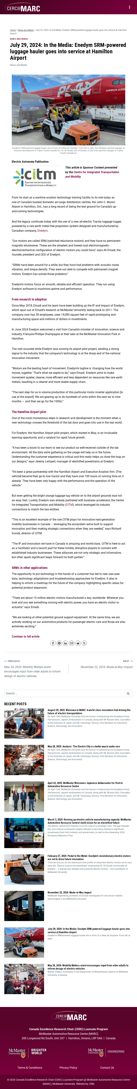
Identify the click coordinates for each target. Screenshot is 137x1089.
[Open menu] (129, 7)
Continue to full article (26, 636)
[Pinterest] (59, 643)
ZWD (91, 1083)
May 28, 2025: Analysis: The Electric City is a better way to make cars (84, 746)
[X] (84, 643)
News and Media (19, 39)
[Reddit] (78, 643)
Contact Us (107, 1067)
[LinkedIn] (65, 643)
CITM (69, 504)
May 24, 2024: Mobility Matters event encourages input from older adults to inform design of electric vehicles (32, 669)
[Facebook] (53, 643)
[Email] (71, 643)
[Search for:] (68, 693)
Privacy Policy (68, 1067)
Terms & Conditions (29, 1067)
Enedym (42, 230)
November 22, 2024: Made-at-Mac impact (107, 664)
